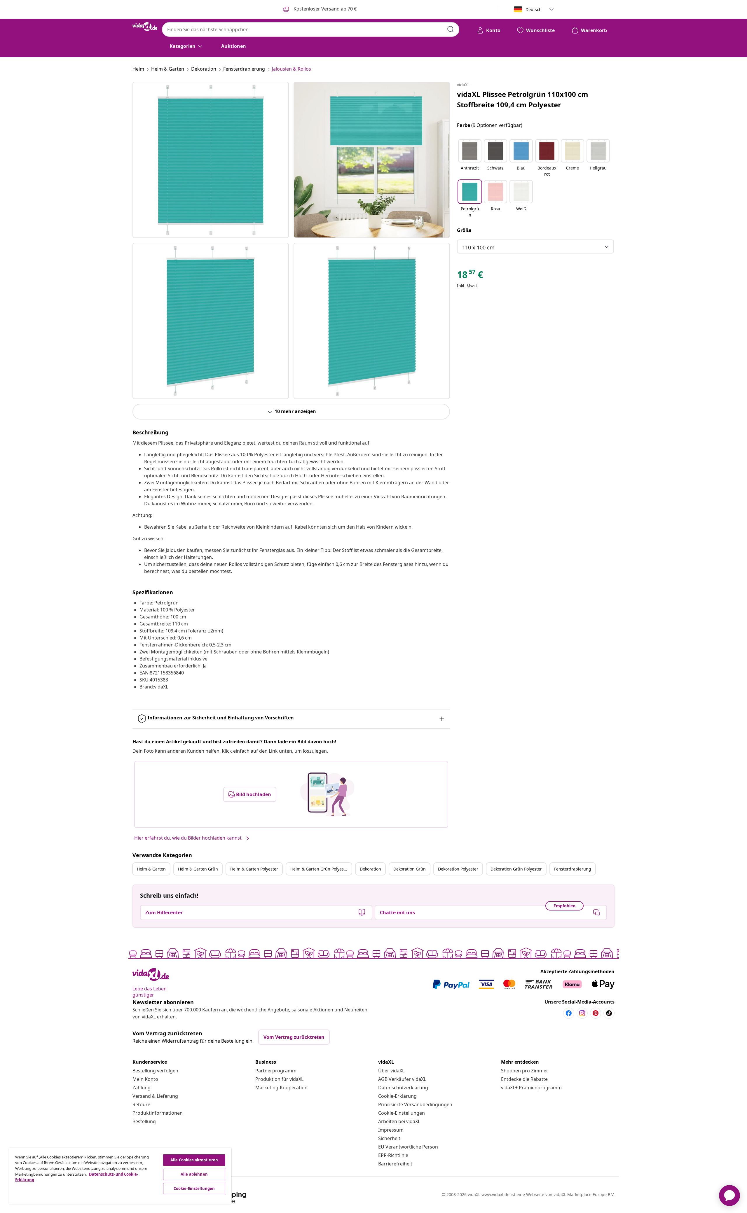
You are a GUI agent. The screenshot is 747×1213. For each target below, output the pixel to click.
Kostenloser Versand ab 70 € (324, 9)
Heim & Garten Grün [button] (198, 869)
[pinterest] (595, 1013)
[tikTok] (609, 1013)
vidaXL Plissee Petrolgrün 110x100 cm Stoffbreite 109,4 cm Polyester (522, 99)
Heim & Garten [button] (151, 869)
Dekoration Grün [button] (409, 869)
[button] (469, 158)
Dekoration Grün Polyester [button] (516, 869)
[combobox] (310, 29)
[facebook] (569, 1013)
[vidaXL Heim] (144, 26)
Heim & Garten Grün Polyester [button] (319, 869)
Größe (464, 230)
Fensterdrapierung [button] (572, 869)
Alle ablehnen (194, 1174)
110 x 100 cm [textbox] (478, 247)
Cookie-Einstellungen (401, 1113)
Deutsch (534, 9)
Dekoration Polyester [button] (458, 869)
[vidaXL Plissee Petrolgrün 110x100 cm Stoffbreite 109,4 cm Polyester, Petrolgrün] (210, 159)
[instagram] (582, 1013)
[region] (120, 1176)
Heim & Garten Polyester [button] (254, 869)
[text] (470, 275)
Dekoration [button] (370, 869)
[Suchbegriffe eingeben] (450, 29)
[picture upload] (327, 794)
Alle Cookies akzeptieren (194, 1160)
